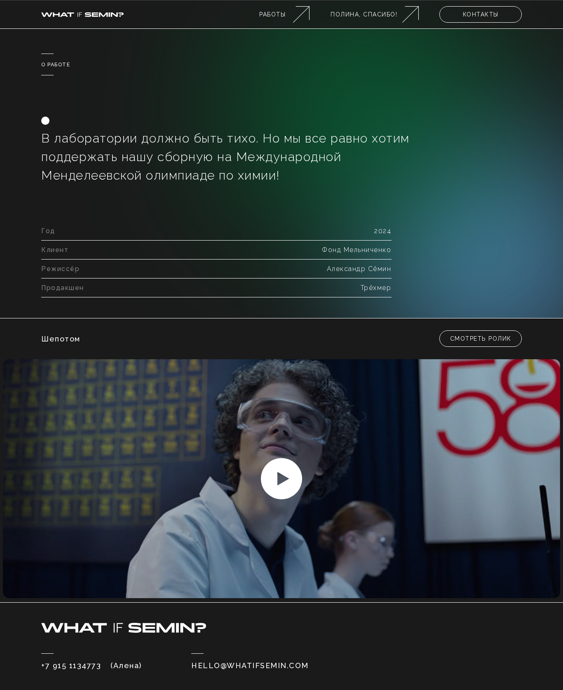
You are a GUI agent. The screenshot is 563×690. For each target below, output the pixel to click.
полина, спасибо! (364, 14)
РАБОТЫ (272, 14)
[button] (480, 338)
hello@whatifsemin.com (250, 665)
